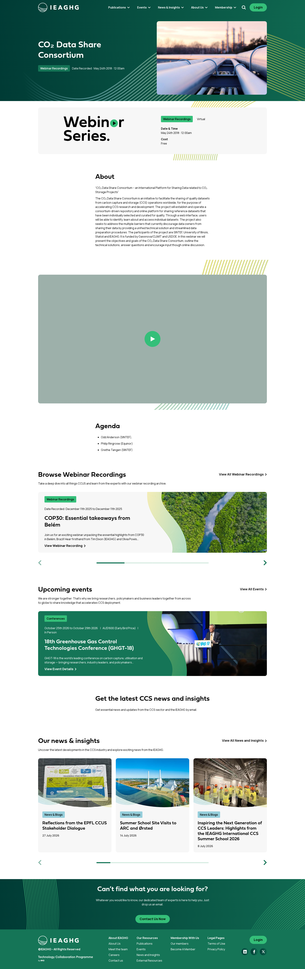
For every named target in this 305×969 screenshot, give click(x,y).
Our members (180, 944)
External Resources (149, 960)
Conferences (56, 619)
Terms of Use (216, 944)
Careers (114, 955)
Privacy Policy (216, 949)
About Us (115, 944)
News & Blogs (53, 814)
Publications (144, 944)
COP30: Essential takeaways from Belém (87, 522)
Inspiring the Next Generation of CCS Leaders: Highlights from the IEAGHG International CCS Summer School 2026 (230, 831)
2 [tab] (138, 563)
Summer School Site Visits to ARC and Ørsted (148, 826)
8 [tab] (202, 862)
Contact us (116, 960)
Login (258, 7)
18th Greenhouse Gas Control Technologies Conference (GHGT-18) (89, 645)
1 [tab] (110, 563)
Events (141, 949)
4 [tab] (195, 563)
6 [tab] (174, 862)
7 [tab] (188, 862)
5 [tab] (159, 862)
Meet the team (118, 949)
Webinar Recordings (54, 68)
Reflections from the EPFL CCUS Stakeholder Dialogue (74, 826)
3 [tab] (166, 563)
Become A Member (183, 949)
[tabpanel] (152, 522)
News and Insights (148, 955)
